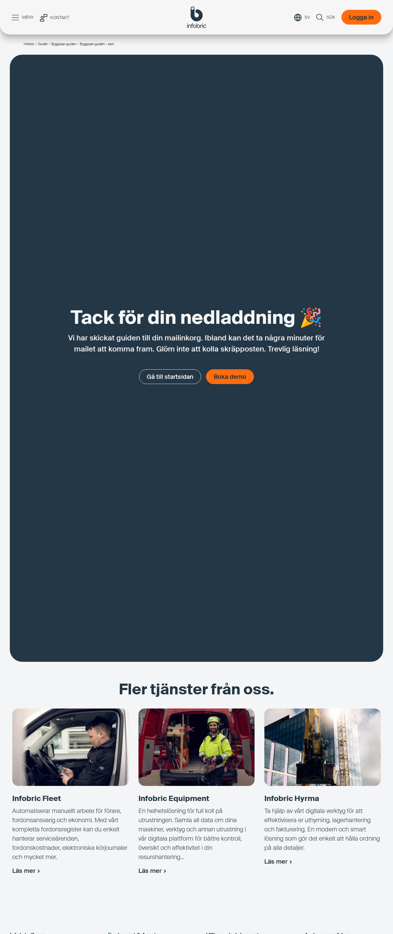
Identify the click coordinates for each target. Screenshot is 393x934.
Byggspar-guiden (63, 44)
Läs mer (23, 871)
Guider (43, 44)
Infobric (29, 44)
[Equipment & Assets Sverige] (196, 17)
